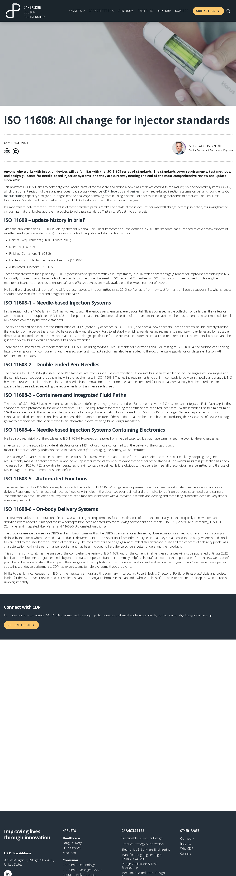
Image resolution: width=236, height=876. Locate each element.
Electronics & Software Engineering (145, 849)
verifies (135, 191)
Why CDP (164, 11)
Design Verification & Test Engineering (139, 865)
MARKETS (69, 830)
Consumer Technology (79, 865)
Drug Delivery (72, 843)
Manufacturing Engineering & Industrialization (141, 856)
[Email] (7, 151)
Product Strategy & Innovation (142, 844)
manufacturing (14, 196)
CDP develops (113, 191)
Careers (181, 11)
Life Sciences (72, 848)
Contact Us (205, 11)
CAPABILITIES (132, 830)
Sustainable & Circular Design (142, 838)
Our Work (126, 11)
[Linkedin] (16, 151)
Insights (145, 11)
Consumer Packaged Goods (82, 870)
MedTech (69, 853)
